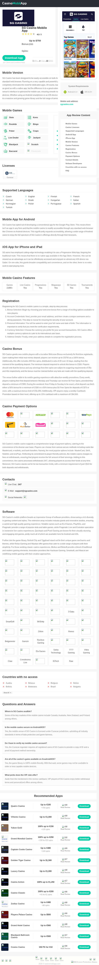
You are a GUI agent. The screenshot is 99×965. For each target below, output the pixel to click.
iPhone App (70, 138)
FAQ (67, 171)
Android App (71, 134)
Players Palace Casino (21, 914)
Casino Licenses (72, 127)
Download (84, 806)
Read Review (65, 807)
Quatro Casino (18, 806)
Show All (6, 693)
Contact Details (72, 160)
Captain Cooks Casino (21, 849)
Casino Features (72, 145)
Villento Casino (18, 817)
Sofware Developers (74, 163)
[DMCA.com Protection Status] (84, 961)
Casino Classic (18, 893)
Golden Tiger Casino (21, 860)
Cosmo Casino (18, 947)
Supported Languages (75, 131)
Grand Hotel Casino (20, 925)
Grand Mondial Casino (21, 838)
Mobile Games (71, 124)
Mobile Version (72, 142)
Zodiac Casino (18, 904)
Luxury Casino (18, 871)
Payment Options (73, 156)
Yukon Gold (16, 828)
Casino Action (17, 882)
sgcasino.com (66, 104)
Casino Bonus (71, 153)
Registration (71, 149)
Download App (14, 57)
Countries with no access (76, 167)
